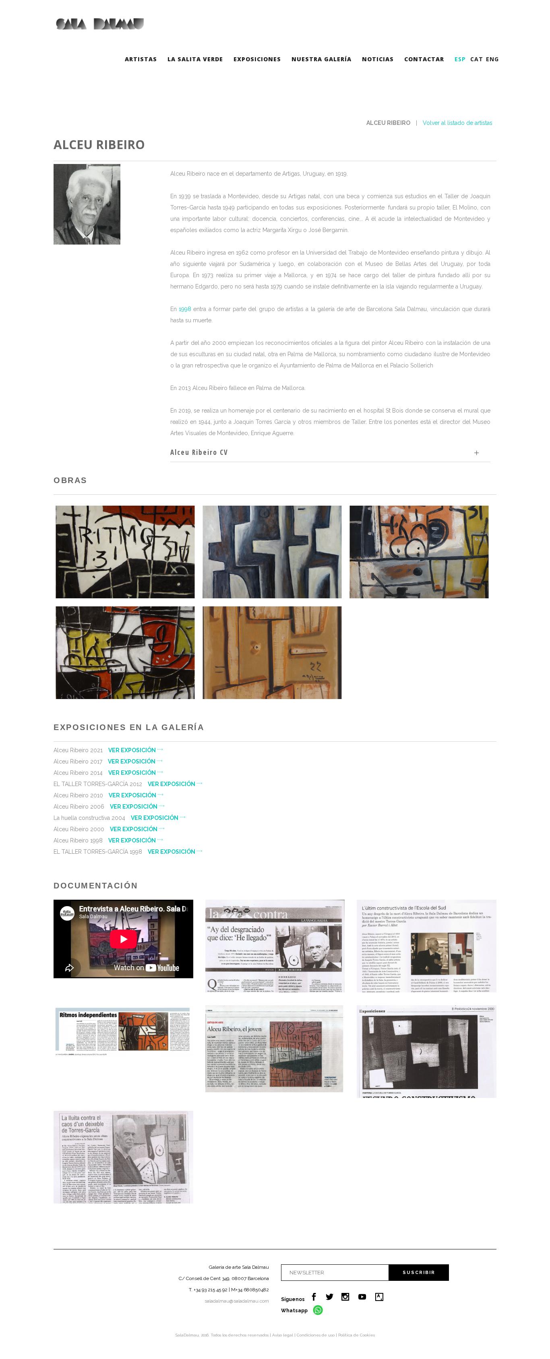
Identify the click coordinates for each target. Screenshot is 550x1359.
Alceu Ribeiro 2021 (105, 750)
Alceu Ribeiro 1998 (105, 840)
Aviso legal (283, 1335)
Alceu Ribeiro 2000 (106, 829)
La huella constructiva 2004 (117, 818)
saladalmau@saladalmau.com (237, 1301)
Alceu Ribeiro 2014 (105, 773)
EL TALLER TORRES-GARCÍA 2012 (125, 784)
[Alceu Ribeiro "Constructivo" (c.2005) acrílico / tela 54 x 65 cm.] (125, 652)
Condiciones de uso (316, 1335)
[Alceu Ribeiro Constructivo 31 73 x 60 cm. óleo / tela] (125, 552)
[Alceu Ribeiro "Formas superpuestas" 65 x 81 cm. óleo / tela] (272, 552)
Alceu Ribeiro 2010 (105, 795)
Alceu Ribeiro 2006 (106, 806)
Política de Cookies (356, 1335)
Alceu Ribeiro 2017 (105, 761)
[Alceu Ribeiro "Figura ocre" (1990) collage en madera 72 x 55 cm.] (272, 652)
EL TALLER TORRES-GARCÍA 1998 (125, 852)
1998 (185, 309)
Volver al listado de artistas (457, 123)
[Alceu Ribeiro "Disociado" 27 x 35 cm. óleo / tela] (418, 552)
